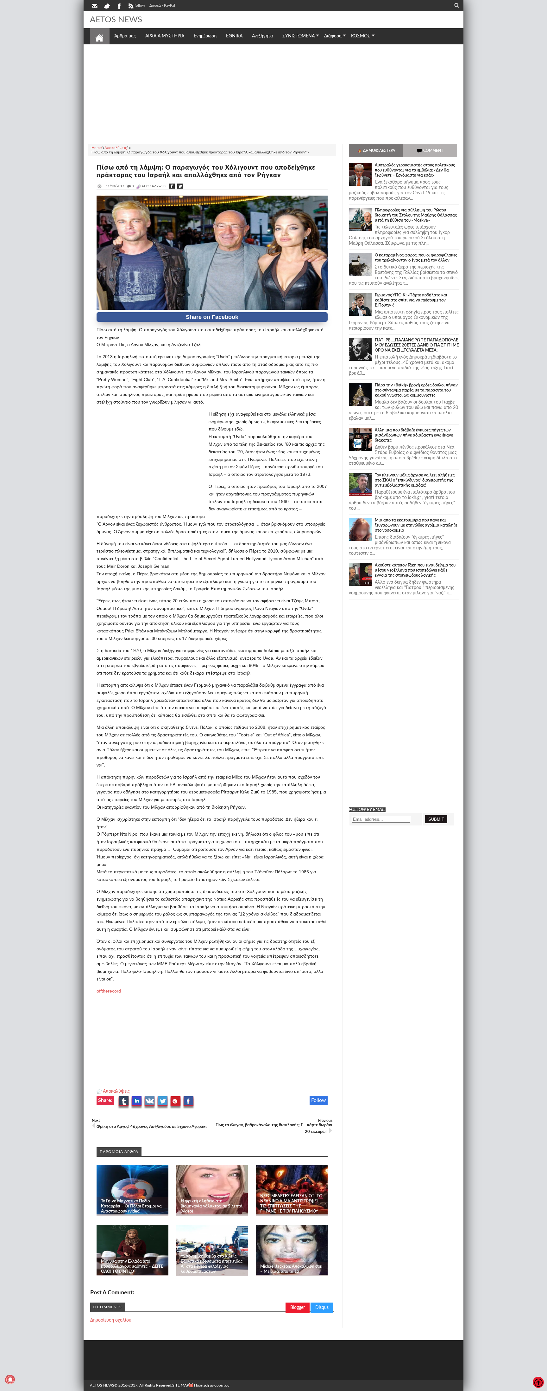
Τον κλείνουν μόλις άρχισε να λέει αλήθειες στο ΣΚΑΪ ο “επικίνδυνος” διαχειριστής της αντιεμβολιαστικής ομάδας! (415, 480)
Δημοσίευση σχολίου (110, 1320)
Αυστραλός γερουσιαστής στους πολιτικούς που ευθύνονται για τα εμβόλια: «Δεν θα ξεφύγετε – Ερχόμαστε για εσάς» (415, 170)
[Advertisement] (273, 93)
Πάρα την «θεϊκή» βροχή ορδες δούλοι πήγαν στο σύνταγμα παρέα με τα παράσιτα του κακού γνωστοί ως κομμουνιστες (416, 390)
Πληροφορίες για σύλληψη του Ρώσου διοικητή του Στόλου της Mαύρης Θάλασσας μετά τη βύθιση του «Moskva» (416, 215)
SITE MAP (180, 1385)
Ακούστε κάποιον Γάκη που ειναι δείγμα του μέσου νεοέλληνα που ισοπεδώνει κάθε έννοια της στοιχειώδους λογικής (415, 570)
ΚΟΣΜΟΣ (360, 36)
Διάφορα (333, 36)
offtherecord (109, 990)
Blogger (297, 1307)
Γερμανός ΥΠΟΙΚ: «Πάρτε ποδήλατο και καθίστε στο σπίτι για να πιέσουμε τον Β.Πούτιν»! (411, 300)
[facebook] (119, 5)
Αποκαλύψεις (116, 1091)
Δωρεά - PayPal (162, 5)
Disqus (322, 1307)
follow (140, 5)
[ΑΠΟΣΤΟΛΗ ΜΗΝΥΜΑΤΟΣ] (95, 5)
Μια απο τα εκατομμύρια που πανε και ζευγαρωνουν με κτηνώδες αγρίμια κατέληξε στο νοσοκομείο (416, 525)
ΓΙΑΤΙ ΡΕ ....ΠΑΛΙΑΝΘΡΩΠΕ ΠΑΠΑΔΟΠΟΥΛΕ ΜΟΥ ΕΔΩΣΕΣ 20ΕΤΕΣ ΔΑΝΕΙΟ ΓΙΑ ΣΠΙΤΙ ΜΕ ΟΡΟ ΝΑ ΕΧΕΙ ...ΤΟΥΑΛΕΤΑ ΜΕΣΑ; (417, 345)
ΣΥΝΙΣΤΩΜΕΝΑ (298, 36)
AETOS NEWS (116, 20)
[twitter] (107, 5)
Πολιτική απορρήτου (211, 1385)
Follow (318, 1100)
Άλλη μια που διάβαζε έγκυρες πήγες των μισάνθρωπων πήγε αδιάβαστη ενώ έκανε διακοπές (414, 435)
